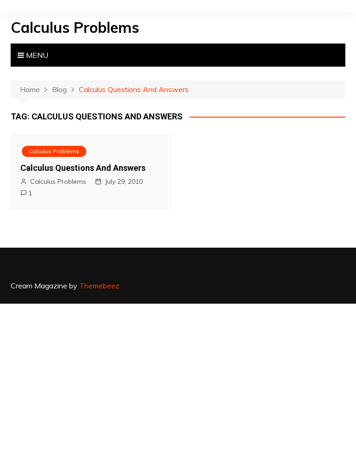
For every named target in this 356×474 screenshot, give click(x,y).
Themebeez (99, 285)
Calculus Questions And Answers (83, 168)
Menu (36, 55)
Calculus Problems (75, 27)
